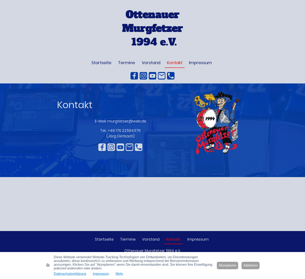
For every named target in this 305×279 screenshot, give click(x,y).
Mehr (119, 273)
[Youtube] (152, 76)
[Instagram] (143, 76)
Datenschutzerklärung (70, 273)
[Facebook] (134, 76)
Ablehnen (250, 265)
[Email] (161, 76)
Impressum (101, 273)
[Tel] (170, 76)
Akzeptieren (227, 265)
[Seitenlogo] (152, 52)
